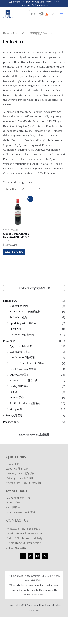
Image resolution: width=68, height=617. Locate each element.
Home (6, 33)
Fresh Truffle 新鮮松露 (23, 368)
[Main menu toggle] (61, 14)
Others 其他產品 (12, 415)
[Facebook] (23, 556)
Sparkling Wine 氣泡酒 (23, 323)
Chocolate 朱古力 (20, 351)
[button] (53, 14)
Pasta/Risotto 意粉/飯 (23, 380)
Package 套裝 (11, 421)
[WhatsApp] (45, 556)
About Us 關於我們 (17, 468)
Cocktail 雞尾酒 (19, 305)
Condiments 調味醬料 (22, 357)
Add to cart (14, 251)
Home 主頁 (12, 464)
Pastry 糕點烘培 (19, 386)
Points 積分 (13, 502)
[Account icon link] (46, 14)
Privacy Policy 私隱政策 (20, 478)
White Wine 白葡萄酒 (22, 334)
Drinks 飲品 (10, 300)
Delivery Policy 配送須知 (20, 473)
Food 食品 (9, 340)
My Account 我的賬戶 (18, 497)
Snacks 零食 (17, 397)
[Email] (37, 556)
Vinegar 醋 (16, 409)
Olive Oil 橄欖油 (19, 374)
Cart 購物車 (13, 507)
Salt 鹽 (13, 391)
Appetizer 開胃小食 (21, 346)
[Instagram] (30, 556)
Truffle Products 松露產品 (25, 403)
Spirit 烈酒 (16, 328)
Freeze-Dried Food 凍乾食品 (27, 363)
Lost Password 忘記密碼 (20, 511)
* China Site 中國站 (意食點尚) (23, 482)
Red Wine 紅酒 (18, 317)
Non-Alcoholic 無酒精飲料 (25, 311)
